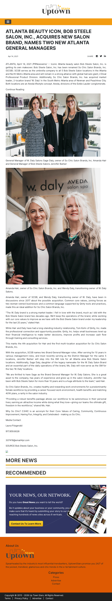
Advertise (56, 580)
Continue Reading (15, 89)
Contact (56, 583)
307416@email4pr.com (17, 440)
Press (56, 577)
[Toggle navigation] (8, 22)
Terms (7, 598)
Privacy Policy (21, 598)
